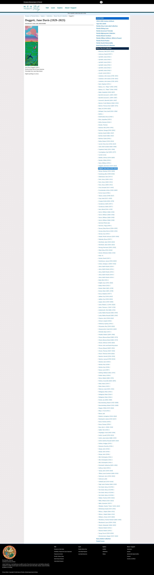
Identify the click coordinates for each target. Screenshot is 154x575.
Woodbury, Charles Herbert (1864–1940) (110, 519)
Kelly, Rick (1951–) (104, 280)
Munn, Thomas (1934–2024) (107, 353)
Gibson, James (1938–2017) (106, 195)
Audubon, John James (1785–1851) (108, 76)
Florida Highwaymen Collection (105, 33)
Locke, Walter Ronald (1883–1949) (108, 313)
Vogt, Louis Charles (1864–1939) (108, 484)
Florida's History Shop (59, 556)
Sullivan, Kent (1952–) (105, 468)
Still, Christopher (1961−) (105, 462)
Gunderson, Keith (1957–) (106, 204)
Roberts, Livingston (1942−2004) (108, 416)
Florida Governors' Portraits (104, 31)
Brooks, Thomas (103, 125)
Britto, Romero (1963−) (105, 122)
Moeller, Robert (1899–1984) (107, 334)
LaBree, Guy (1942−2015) (106, 296)
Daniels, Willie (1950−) (105, 160)
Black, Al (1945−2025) (105, 108)
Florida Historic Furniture (103, 36)
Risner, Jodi (102, 413)
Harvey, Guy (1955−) (104, 234)
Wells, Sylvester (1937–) (105, 503)
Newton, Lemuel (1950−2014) (107, 359)
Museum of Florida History (32, 16)
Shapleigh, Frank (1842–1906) (107, 432)
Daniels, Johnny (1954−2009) (107, 157)
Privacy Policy (5, 572)
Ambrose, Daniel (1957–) (105, 54)
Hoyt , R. (101, 255)
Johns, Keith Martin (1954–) (106, 269)
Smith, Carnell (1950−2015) (106, 435)
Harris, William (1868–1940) (106, 212)
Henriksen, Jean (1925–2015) (107, 242)
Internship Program (82, 551)
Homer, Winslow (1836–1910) (107, 253)
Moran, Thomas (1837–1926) (107, 351)
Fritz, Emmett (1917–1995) (106, 187)
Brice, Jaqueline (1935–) (105, 119)
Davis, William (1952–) (105, 163)
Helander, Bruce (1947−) (105, 239)
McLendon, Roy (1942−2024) (107, 326)
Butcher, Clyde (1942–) (105, 138)
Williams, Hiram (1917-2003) (107, 517)
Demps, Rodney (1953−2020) (107, 171)
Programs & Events (58, 554)
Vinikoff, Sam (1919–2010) (106, 481)
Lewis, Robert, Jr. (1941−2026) (107, 304)
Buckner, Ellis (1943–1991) (106, 127)
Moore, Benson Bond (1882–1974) (108, 337)
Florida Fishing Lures (102, 28)
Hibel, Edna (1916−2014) (105, 250)
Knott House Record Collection (105, 45)
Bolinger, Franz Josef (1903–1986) (108, 111)
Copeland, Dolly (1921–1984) (107, 149)
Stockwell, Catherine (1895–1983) (108, 465)
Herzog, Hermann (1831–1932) (107, 247)
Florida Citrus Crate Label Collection (107, 26)
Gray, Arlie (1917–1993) (105, 198)
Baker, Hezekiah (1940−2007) (107, 92)
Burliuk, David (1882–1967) (106, 133)
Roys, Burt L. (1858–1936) (106, 427)
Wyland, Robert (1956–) (105, 528)
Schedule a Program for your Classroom (63, 551)
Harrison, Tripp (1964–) (105, 225)
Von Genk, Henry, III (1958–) (106, 487)
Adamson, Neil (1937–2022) (106, 51)
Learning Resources (82, 554)
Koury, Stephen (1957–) (105, 293)
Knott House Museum (59, 558)
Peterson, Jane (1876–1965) (106, 389)
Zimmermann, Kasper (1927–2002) (108, 536)
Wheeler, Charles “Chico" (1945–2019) (109, 506)
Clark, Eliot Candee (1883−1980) (107, 146)
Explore (60, 8)
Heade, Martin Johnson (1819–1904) (109, 236)
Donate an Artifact (131, 558)
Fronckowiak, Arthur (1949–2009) (108, 190)
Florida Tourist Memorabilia (104, 43)
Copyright (11, 572)
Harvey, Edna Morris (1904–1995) (108, 228)
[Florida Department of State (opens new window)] (32, 2)
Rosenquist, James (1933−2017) (107, 419)
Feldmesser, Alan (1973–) (106, 176)
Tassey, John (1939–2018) (106, 470)
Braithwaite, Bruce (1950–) (106, 116)
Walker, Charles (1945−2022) (107, 498)
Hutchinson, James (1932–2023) (108, 261)
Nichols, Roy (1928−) (104, 364)
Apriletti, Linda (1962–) (105, 57)
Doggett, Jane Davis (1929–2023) (108, 165)
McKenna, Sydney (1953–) (106, 323)
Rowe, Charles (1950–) (105, 421)
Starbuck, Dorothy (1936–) (106, 446)
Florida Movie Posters (102, 40)
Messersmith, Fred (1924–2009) (108, 329)
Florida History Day (82, 549)
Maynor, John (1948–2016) (106, 318)
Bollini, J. (101, 114)
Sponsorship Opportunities (133, 554)
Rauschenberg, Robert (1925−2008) (108, 402)
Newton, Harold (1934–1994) (107, 356)
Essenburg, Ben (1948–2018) (107, 174)
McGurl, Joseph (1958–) (105, 321)
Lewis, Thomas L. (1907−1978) (107, 307)
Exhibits (104, 549)
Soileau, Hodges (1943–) (105, 443)
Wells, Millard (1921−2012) (106, 500)
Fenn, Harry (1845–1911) (106, 179)
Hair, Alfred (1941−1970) (105, 209)
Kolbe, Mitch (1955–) (104, 285)
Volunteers (129, 549)
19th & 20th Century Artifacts (105, 21)
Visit (47, 8)
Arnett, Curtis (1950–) (105, 73)
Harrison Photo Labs (104, 223)
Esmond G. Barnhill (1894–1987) (108, 100)
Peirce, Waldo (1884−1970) (106, 378)
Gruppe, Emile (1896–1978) (106, 201)
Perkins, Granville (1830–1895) (107, 381)
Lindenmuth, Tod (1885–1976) (107, 310)
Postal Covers (100, 541)
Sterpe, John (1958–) (104, 449)
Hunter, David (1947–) (105, 258)
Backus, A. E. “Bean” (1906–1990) (108, 87)
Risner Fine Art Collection (60, 16)
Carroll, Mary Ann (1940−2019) (107, 144)
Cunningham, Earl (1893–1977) (107, 152)
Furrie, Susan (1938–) (104, 193)
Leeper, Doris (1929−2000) (106, 302)
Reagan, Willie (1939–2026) (106, 408)
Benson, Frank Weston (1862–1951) (109, 103)
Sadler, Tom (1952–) (104, 430)
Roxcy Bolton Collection (103, 539)
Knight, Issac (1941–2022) (106, 283)
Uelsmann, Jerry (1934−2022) (107, 476)
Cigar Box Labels (101, 24)
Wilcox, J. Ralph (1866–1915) (107, 511)
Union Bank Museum (58, 561)
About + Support (70, 8)
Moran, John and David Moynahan (108, 345)
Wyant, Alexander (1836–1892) (107, 525)
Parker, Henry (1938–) (105, 375)
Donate (128, 551)
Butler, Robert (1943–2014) (106, 141)
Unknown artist (103, 479)
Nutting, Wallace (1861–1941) (107, 372)
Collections (49, 16)
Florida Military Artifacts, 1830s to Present (109, 38)
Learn (53, 8)
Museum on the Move (59, 549)
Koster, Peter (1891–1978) (106, 288)
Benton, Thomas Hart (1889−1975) (108, 106)
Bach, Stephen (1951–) (105, 84)
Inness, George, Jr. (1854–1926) (107, 264)
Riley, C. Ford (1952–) (104, 411)
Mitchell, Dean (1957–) (105, 332)
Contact (129, 556)
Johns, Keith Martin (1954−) (106, 266)
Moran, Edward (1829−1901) (107, 348)
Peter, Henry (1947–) (104, 383)
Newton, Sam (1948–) (105, 362)
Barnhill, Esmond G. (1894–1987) (108, 95)
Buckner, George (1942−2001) (107, 130)
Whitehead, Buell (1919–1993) (107, 509)
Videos (104, 554)
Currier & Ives (102, 155)
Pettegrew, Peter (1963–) (105, 391)
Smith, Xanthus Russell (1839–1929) (109, 441)
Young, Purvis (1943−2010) (106, 533)
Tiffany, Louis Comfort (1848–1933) (108, 473)
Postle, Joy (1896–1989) (105, 400)
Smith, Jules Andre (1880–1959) (107, 438)
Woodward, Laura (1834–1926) (107, 522)
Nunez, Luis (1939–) (104, 370)
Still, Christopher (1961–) (105, 457)
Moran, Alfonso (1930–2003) (107, 342)
